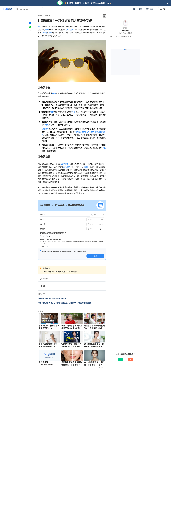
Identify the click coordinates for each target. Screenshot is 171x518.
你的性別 (42, 214)
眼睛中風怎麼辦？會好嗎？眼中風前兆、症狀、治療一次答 (49, 345)
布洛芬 (86, 167)
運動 (50, 33)
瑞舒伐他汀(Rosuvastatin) (46, 363)
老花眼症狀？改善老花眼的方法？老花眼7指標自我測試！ (94, 327)
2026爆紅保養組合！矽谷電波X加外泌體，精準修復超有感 (94, 345)
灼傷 (47, 125)
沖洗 (104, 148)
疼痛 (54, 93)
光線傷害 (45, 129)
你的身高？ (43, 224)
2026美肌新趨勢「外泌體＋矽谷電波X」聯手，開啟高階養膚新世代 (94, 363)
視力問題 (47, 16)
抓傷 (52, 112)
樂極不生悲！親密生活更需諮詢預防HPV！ (49, 327)
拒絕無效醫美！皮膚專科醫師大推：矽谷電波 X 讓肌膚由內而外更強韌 (72, 363)
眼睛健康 (40, 16)
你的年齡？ (43, 219)
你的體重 (42, 229)
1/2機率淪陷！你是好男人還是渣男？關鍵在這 (71, 345)
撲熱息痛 (66, 167)
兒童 (73, 112)
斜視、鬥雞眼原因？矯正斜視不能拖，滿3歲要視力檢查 (71, 327)
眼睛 (39, 27)
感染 (47, 30)
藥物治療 (64, 164)
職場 (45, 33)
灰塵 (66, 30)
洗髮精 (72, 30)
